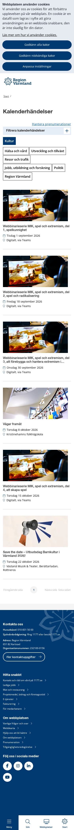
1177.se (55, 634)
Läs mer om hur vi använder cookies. (29, 35)
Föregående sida (13, 590)
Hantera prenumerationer (51, 124)
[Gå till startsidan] (18, 85)
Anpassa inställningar (37, 66)
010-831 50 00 (25, 629)
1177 (35, 634)
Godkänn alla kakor (37, 44)
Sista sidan (64, 590)
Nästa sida (51, 590)
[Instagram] (18, 766)
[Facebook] (7, 766)
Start (6, 96)
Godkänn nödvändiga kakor (37, 55)
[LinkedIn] (28, 766)
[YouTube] (7, 777)
